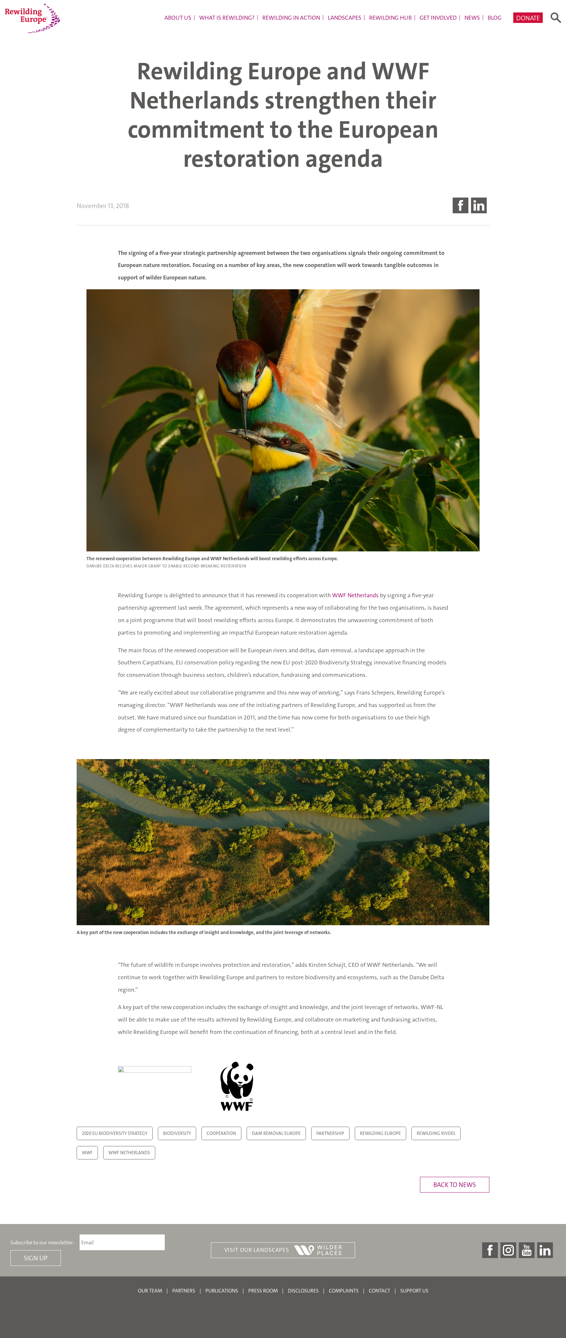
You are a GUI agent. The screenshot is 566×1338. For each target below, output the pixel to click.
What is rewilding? (227, 18)
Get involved (438, 18)
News (472, 18)
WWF (87, 1153)
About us (177, 18)
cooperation (221, 1133)
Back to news (454, 1184)
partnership (330, 1133)
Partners (183, 1290)
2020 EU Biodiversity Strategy (114, 1133)
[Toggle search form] (556, 17)
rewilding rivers (436, 1133)
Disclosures (303, 1290)
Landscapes (344, 18)
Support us (414, 1290)
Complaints (344, 1290)
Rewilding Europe (380, 1133)
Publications (221, 1290)
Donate (528, 18)
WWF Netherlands (355, 595)
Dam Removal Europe (276, 1133)
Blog (494, 18)
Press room (263, 1290)
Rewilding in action (291, 18)
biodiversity (177, 1133)
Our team (150, 1290)
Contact (379, 1290)
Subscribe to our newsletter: (42, 1242)
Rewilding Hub (390, 18)
